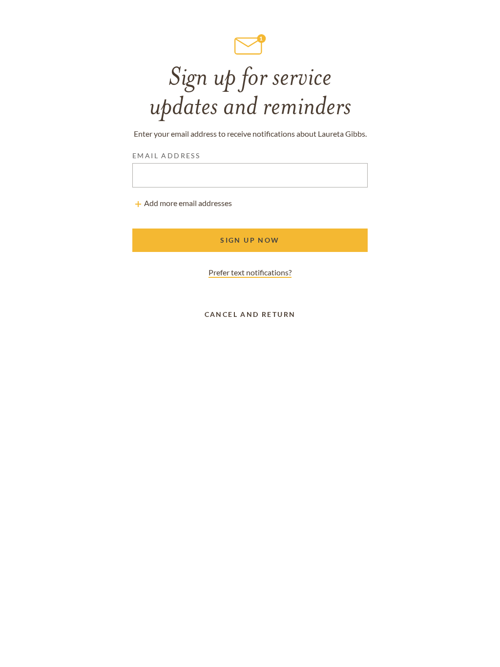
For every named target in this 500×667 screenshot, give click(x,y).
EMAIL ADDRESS (166, 155)
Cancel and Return (250, 314)
